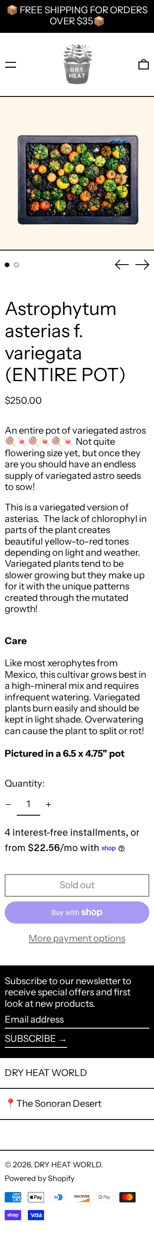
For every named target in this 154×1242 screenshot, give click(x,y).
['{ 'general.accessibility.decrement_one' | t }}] (8, 804)
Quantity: (25, 783)
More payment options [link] (77, 938)
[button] (144, 64)
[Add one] (48, 804)
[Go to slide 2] (16, 264)
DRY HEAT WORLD (46, 1073)
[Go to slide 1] (7, 264)
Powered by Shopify (39, 1178)
